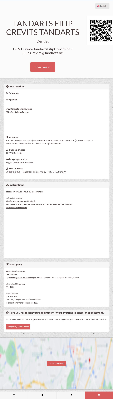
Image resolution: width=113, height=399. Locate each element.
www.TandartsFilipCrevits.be (19, 109)
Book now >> (43, 67)
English (103, 6)
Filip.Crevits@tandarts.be (17, 112)
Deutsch (29, 162)
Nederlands (19, 162)
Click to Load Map (56, 363)
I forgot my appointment (18, 327)
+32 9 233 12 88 (14, 153)
